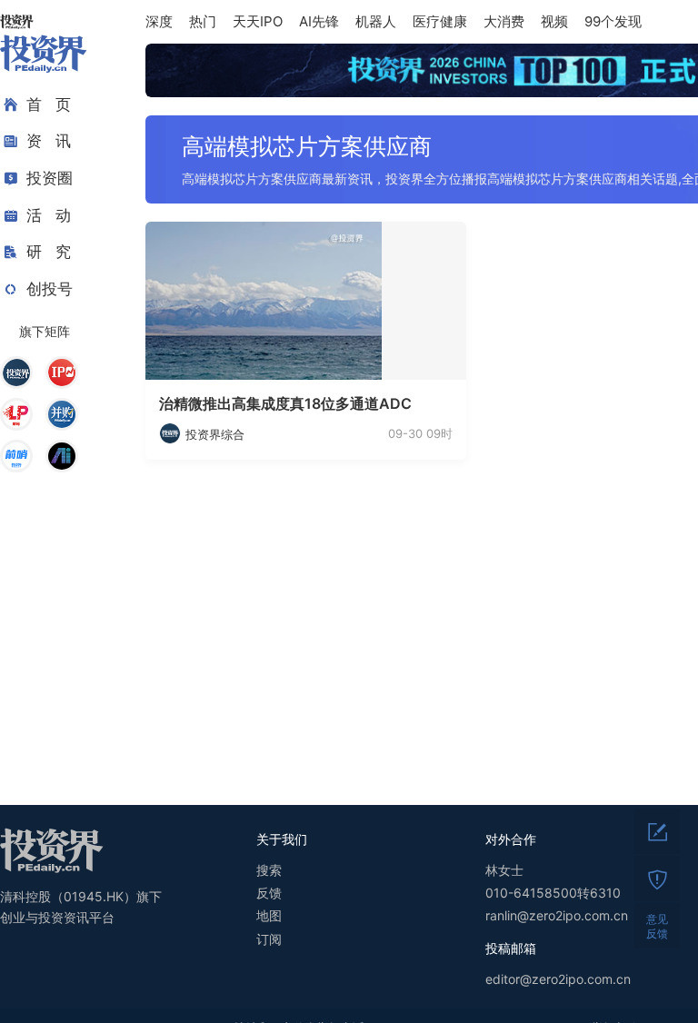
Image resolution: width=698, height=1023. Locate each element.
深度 (159, 21)
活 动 (48, 215)
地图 (269, 915)
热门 (202, 21)
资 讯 (48, 141)
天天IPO (258, 21)
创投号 (49, 289)
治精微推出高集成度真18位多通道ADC (285, 403)
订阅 (269, 939)
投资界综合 (214, 434)
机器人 (375, 21)
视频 (554, 21)
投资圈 (49, 178)
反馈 (269, 892)
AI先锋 (319, 21)
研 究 (48, 252)
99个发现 (613, 21)
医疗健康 (440, 21)
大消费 (504, 21)
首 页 (48, 104)
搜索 (269, 870)
